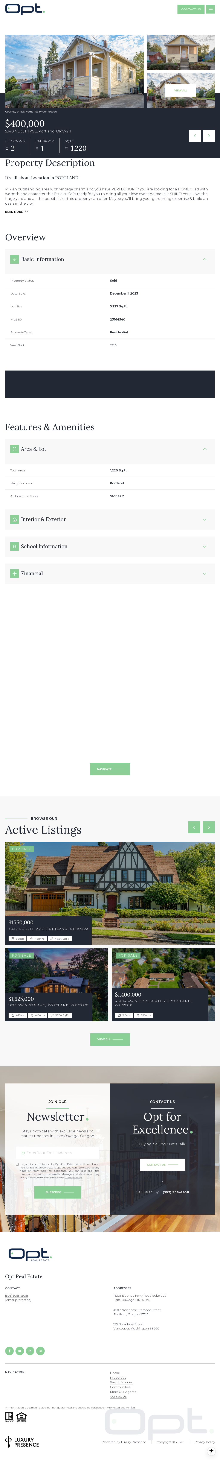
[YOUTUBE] (19, 1351)
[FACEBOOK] (9, 1351)
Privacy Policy (73, 1177)
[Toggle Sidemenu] (210, 9)
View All (180, 90)
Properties (118, 1377)
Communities (120, 1387)
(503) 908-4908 (176, 1192)
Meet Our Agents (123, 1392)
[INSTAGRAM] (40, 1351)
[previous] (194, 827)
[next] (209, 827)
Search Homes (121, 1382)
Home (115, 1373)
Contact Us (191, 9)
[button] (162, 1165)
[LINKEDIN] (30, 1351)
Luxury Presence (133, 1442)
